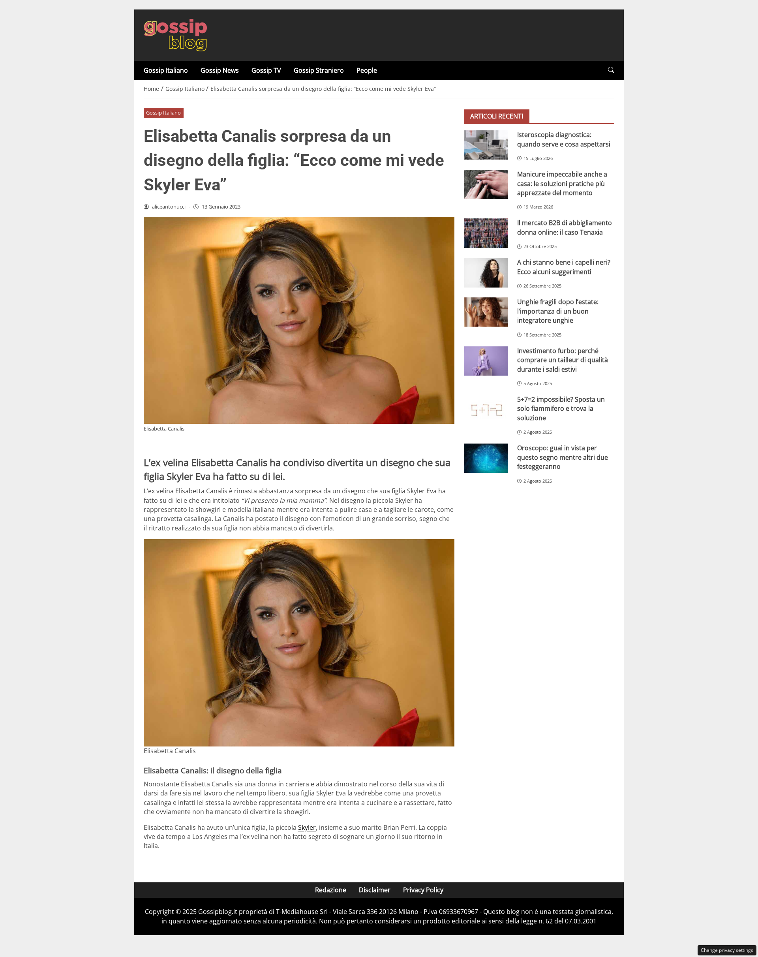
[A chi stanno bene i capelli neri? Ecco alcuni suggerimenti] (486, 272)
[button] (611, 70)
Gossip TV (266, 70)
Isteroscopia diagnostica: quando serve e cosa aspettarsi (563, 139)
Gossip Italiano (166, 70)
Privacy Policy (423, 890)
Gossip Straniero (319, 70)
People (366, 70)
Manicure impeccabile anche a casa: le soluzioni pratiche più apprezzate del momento (562, 183)
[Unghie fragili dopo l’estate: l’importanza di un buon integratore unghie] (486, 312)
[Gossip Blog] (175, 34)
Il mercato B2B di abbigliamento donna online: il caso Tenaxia (564, 227)
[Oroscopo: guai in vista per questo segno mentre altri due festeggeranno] (486, 458)
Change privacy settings (727, 950)
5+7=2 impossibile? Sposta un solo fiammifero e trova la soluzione (561, 408)
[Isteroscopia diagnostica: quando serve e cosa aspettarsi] (486, 145)
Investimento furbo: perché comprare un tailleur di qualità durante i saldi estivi (562, 360)
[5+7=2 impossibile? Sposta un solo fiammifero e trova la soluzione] (486, 409)
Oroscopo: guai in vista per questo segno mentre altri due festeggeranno (562, 457)
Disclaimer (374, 890)
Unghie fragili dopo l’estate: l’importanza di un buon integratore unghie (558, 311)
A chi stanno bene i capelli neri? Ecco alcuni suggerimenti (563, 267)
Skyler (307, 827)
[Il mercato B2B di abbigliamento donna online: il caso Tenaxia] (486, 233)
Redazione (330, 890)
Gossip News (220, 70)
